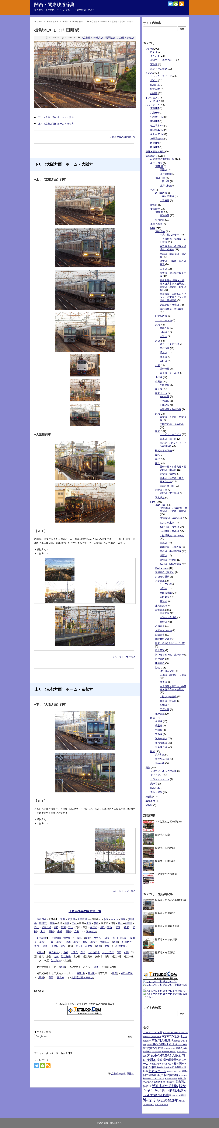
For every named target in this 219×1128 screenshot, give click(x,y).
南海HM (154, 121)
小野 (126, 952)
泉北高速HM (157, 134)
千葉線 (163, 352)
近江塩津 (82, 919)
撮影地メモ (151, 156)
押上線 (163, 357)
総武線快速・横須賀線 (172, 309)
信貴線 (163, 682)
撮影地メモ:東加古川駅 (167, 926)
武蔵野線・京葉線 (169, 304)
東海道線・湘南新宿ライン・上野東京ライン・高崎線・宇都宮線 (173, 297)
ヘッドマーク (153, 105)
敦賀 (62, 919)
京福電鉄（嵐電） (164, 572)
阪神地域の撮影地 (165, 1086)
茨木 (36, 946)
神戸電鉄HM (157, 138)
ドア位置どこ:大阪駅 (166, 874)
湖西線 (67, 938)
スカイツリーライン (170, 434)
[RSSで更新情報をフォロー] (181, 3)
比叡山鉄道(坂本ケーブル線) (170, 643)
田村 (74, 923)
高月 (123, 919)
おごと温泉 (108, 952)
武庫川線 (160, 754)
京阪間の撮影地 (163, 1040)
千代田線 (164, 401)
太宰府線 (164, 200)
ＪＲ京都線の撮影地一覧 (122, 137)
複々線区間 (183, 1075)
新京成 (158, 389)
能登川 (128, 923)
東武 (157, 431)
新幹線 (153, 205)
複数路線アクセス (151, 1078)
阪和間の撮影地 (166, 1081)
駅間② (42, 923)
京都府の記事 (118, 1073)
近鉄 (157, 667)
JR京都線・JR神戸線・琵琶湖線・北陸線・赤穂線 (107, 37)
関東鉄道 (160, 497)
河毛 (52, 923)
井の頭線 (164, 368)
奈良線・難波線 (168, 701)
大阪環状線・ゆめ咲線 (172, 535)
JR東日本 (160, 231)
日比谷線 (164, 405)
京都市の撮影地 (172, 1036)
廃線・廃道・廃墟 (155, 151)
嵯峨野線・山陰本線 (170, 547)
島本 (68, 942)
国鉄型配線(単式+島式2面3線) (164, 1052)
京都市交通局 (162, 576)
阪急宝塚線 (161, 743)
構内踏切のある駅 (165, 1067)
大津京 (74, 952)
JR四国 (159, 166)
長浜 (67, 923)
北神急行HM (157, 117)
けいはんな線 (167, 671)
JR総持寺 (127, 942)
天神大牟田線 (167, 196)
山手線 (163, 268)
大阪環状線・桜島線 (82, 977)
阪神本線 (160, 763)
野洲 (63, 927)
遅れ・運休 (156, 792)
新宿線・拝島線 (168, 474)
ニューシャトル (163, 320)
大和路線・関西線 (169, 531)
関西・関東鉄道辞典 (54, 4)
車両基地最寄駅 (171, 1079)
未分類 (149, 796)
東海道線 (164, 215)
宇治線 (163, 601)
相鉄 (157, 459)
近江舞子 (66, 956)
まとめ (149, 73)
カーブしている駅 (152, 1032)
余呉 (106, 919)
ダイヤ (153, 80)
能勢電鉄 (160, 663)
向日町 (124, 938)
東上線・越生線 (168, 439)
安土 (36, 927)
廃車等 (153, 783)
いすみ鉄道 (161, 316)
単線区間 (147, 1051)
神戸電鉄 (160, 659)
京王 (157, 365)
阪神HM (154, 147)
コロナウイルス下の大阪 (163, 770)
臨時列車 (155, 85)
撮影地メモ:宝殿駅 (165, 952)
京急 (157, 324)
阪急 (152, 718)
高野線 (163, 622)
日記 (148, 767)
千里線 (158, 725)
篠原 (56, 927)
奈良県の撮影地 (167, 1059)
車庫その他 (156, 224)
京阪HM (154, 108)
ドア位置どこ (153, 97)
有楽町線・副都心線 (170, 409)
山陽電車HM (157, 130)
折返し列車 (155, 1063)
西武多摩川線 (167, 486)
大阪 (107, 946)
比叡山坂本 (94, 952)
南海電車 (160, 610)
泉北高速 (160, 650)
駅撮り (130, 1073)
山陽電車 (160, 634)
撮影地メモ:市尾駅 (165, 848)
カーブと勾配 (168, 1033)
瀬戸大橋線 (166, 174)
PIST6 (153, 51)
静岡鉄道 (160, 219)
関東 (152, 228)
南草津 (93, 927)
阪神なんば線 (162, 759)
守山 (70, 927)
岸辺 (63, 946)
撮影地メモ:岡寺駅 (165, 861)
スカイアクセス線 (169, 344)
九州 (152, 190)
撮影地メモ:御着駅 (165, 913)
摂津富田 (104, 942)
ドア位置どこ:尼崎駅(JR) (168, 821)
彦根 (96, 923)
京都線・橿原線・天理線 (173, 675)
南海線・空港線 (168, 617)
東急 (157, 413)
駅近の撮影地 (167, 1100)
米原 (88, 923)
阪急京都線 (161, 738)
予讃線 (163, 169)
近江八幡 (46, 927)
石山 (109, 927)
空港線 (163, 336)
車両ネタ (150, 801)
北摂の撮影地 (154, 1048)
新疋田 (71, 919)
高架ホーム (149, 1105)
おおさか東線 (167, 522)
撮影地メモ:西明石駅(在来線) (170, 900)
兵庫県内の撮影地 (157, 1044)
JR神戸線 (120, 946)
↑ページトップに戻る (124, 657)
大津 (42, 931)
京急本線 (164, 328)
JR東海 (159, 212)
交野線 (163, 588)
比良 (56, 956)
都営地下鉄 (161, 490)
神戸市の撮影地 (167, 1075)
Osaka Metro (161, 568)
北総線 (158, 377)
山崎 (51, 942)
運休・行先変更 (158, 68)
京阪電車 (160, 581)
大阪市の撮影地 (159, 1055)
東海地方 (155, 209)
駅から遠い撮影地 (177, 1095)
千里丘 (54, 946)
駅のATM (155, 89)
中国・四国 (156, 163)
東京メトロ (161, 393)
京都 (76, 931)
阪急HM (154, 143)
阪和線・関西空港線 (170, 564)
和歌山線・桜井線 (169, 527)
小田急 (158, 381)
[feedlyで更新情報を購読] (175, 3)
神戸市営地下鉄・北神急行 (169, 654)
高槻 (85, 942)
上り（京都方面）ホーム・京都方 (56, 123)
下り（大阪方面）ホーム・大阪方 (56, 117)
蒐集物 (153, 64)
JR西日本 (155, 101)
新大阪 (88, 946)
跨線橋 (161, 1078)
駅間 (118, 927)
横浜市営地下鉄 (163, 450)
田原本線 (164, 709)
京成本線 (164, 348)
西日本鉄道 (161, 193)
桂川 (115, 938)
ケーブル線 (166, 584)
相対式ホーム (157, 1071)
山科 (59, 931)
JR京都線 (91, 931)
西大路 (97, 938)
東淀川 (79, 946)
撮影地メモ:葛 (162, 834)
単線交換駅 (181, 1048)
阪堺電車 (160, 714)
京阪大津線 (166, 592)
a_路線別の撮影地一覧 (162, 159)
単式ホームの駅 (169, 1048)
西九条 (60, 977)
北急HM (154, 112)
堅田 (119, 952)
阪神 (152, 751)
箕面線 (158, 734)
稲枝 (120, 923)
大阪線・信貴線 (168, 696)
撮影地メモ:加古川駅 (166, 939)
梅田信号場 (127, 973)
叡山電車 (160, 626)
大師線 (163, 332)
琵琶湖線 (41, 919)
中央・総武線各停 (169, 234)
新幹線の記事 (167, 1064)
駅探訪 (149, 805)
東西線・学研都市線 (170, 551)
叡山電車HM (157, 125)
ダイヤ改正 (156, 775)
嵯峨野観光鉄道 (163, 639)
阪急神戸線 (161, 747)
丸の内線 (164, 396)
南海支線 (164, 613)
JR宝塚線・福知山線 (171, 518)
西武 (157, 463)
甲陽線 (158, 730)
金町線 (163, 361)
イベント (155, 56)
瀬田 (102, 927)
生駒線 (163, 705)
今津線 (158, 721)
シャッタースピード (161, 76)
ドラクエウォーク (159, 779)
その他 (149, 49)
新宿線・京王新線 (169, 493)
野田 (51, 977)
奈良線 (163, 542)
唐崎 (82, 952)
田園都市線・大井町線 (172, 424)
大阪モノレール (163, 630)
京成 (157, 341)
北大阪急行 (161, 605)
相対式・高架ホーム (174, 1071)
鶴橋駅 (153, 93)
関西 (152, 502)
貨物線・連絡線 (168, 560)
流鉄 (157, 455)
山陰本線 (164, 181)
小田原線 (164, 384)
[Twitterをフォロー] (170, 3)
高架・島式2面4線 (161, 1105)
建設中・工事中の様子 (162, 60)
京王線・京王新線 (169, 373)
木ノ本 (114, 919)
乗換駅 (158, 1037)
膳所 (126, 927)
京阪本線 (164, 597)
